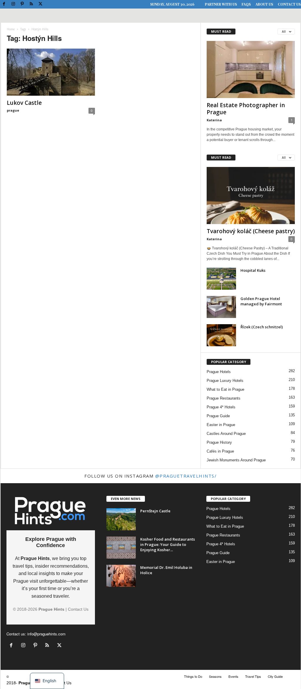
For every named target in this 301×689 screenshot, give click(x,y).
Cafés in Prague (220, 451)
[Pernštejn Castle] (121, 519)
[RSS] (31, 4)
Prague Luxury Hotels (225, 380)
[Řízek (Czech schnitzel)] (221, 335)
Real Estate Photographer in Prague (246, 108)
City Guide (275, 676)
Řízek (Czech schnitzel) (261, 326)
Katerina (214, 120)
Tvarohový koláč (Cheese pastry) (251, 231)
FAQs (246, 4)
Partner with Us (221, 4)
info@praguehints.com (46, 634)
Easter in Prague (221, 425)
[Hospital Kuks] (221, 279)
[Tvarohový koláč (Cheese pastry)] (251, 195)
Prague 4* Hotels (221, 407)
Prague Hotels (219, 372)
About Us (264, 4)
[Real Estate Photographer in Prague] (251, 69)
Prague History (219, 442)
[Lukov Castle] (51, 72)
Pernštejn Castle (155, 511)
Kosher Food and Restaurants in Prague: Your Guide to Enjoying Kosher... (167, 544)
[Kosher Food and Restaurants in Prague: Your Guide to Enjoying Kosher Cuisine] (121, 547)
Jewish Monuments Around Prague (236, 460)
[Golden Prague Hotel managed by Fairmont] (221, 307)
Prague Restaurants (223, 398)
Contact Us (289, 4)
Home (11, 29)
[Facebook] (4, 4)
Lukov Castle (24, 103)
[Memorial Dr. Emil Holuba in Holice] (121, 576)
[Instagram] (13, 4)
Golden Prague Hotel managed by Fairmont (261, 301)
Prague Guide (218, 416)
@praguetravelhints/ (186, 476)
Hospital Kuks (252, 270)
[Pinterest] (22, 4)
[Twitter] (40, 4)
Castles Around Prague (226, 433)
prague (13, 110)
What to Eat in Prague (225, 389)
